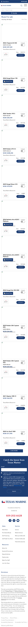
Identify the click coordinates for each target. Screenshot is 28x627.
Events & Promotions (7, 551)
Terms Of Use (13, 618)
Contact (20, 55)
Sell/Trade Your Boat (7, 538)
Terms (4, 487)
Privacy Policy (18, 485)
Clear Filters (24, 19)
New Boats (5, 529)
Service (17, 529)
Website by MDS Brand (7, 625)
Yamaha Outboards (20, 538)
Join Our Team (6, 563)
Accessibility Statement (7, 622)
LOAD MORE (14, 450)
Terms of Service (19, 591)
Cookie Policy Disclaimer (7, 620)
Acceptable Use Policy (21, 622)
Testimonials (5, 557)
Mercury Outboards (20, 535)
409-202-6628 (24, 1)
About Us (4, 548)
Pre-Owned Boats (6, 532)
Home (3, 10)
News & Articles (6, 554)
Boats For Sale (9, 10)
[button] (4, 39)
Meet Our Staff (6, 560)
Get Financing (5, 535)
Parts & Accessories (20, 541)
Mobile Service (19, 532)
